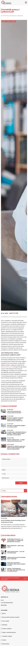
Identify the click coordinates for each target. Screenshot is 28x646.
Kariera (4, 640)
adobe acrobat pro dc (7, 367)
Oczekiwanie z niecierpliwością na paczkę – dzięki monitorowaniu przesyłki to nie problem (16, 433)
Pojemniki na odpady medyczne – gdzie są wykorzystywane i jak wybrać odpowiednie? (16, 448)
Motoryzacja (5, 644)
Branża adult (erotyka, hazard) (10, 617)
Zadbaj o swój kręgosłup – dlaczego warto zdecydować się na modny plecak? (16, 570)
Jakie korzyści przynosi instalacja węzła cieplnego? (16, 558)
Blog (2, 600)
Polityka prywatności (7, 602)
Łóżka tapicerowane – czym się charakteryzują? (15, 552)
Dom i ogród (5, 621)
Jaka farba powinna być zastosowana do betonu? (14, 412)
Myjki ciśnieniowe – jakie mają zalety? (15, 546)
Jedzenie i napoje (7, 636)
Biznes (4, 613)
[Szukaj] (25, 490)
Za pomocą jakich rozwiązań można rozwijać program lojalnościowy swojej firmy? (15, 419)
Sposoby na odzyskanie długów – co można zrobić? (16, 426)
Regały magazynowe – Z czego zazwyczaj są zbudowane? (16, 440)
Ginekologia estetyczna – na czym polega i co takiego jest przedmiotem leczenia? (15, 540)
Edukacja (4, 625)
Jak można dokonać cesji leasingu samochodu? (10, 578)
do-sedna (5, 313)
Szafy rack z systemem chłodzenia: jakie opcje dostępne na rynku (16, 564)
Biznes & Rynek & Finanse (8, 21)
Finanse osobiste (7, 628)
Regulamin (4, 605)
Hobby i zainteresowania (9, 632)
